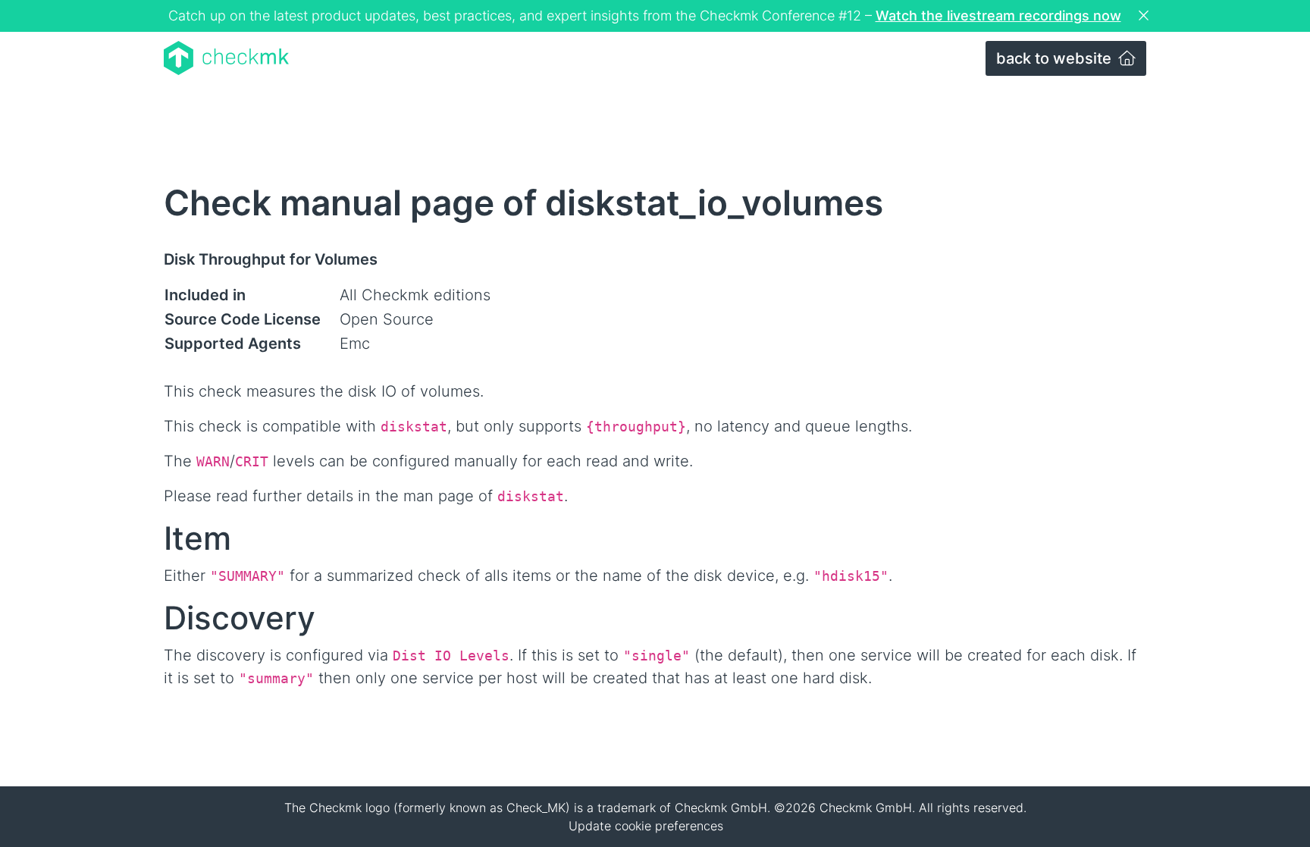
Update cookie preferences (646, 825)
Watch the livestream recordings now (998, 16)
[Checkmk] (226, 58)
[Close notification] (1145, 16)
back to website (1055, 58)
